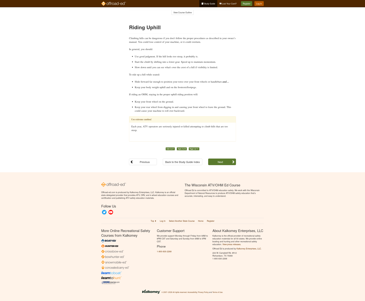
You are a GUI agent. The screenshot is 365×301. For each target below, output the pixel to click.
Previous (145, 162)
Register (246, 3)
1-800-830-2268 (164, 251)
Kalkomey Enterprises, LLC (249, 248)
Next (220, 162)
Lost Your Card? (229, 3)
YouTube (111, 212)
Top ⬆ (153, 220)
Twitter (104, 212)
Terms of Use (217, 292)
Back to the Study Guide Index (182, 162)
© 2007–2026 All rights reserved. (174, 292)
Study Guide (209, 3)
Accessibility (192, 292)
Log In (259, 3)
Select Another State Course (182, 220)
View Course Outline (182, 12)
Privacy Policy (203, 292)
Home (200, 220)
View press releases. (231, 244)
